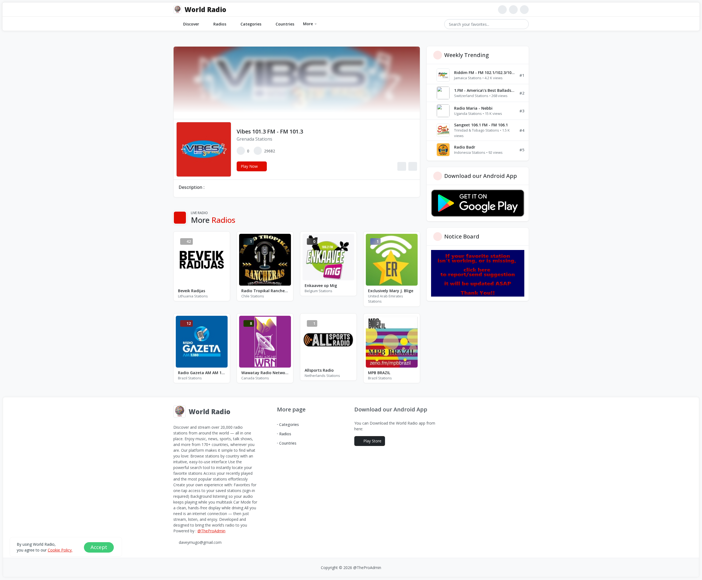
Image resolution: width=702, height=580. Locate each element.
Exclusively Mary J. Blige (390, 290)
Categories (250, 24)
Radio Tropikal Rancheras (265, 290)
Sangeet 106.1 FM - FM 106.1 (481, 124)
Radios (219, 24)
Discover (191, 24)
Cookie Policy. (60, 550)
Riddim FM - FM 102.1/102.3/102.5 (484, 72)
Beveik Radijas (191, 290)
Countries (285, 24)
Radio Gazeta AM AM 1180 (201, 372)
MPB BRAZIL (379, 372)
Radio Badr (464, 147)
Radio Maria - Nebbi (473, 108)
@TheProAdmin (211, 530)
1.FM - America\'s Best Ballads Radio (484, 90)
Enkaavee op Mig (321, 285)
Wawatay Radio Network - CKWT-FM (265, 372)
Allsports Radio (319, 370)
